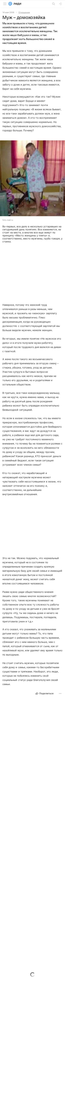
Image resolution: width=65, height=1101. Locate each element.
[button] (32, 178)
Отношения (24, 12)
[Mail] (10, 3)
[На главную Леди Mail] (16, 3)
